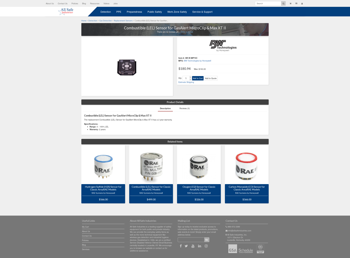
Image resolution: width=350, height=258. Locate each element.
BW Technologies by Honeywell (197, 60)
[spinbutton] (186, 78)
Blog (84, 3)
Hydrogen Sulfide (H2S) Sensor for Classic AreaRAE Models (103, 188)
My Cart (85, 226)
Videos (106, 3)
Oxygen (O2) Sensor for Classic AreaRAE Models (199, 188)
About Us (50, 3)
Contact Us (62, 3)
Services (85, 249)
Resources (94, 3)
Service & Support (202, 11)
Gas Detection (105, 20)
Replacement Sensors (123, 20)
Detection (105, 11)
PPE (118, 11)
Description (165, 108)
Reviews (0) (185, 108)
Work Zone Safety (177, 11)
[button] (190, 77)
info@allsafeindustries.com (239, 230)
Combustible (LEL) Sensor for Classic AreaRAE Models (151, 188)
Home (83, 20)
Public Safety (155, 11)
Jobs (115, 3)
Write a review (187, 31)
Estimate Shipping (186, 82)
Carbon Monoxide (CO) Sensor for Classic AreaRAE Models (247, 188)
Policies (75, 3)
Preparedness (134, 11)
